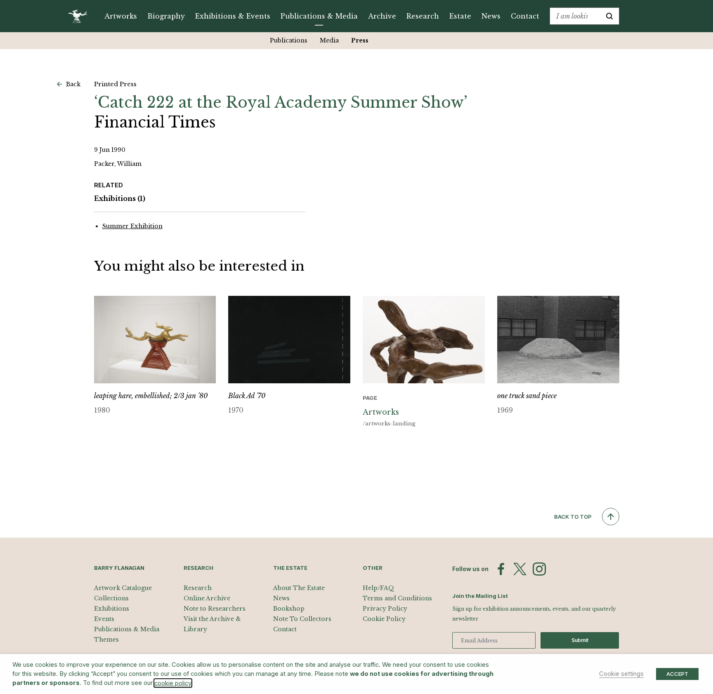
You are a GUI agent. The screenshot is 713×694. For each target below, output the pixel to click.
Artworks (120, 16)
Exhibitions (119, 198)
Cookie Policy (384, 619)
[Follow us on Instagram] (539, 569)
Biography (166, 16)
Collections (111, 598)
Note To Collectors (302, 619)
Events (104, 619)
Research (422, 16)
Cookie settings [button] (621, 673)
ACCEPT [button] (677, 673)
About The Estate (299, 588)
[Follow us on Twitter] (519, 569)
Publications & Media (319, 16)
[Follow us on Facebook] (501, 569)
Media (329, 40)
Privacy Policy (385, 608)
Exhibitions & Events (232, 16)
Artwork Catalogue (123, 588)
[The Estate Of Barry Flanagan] (80, 16)
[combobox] (575, 16)
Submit (579, 640)
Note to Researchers (215, 608)
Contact (525, 16)
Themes (106, 639)
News (491, 16)
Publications (288, 40)
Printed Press (115, 84)
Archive (382, 16)
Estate (460, 16)
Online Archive (207, 598)
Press (359, 40)
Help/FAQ (378, 588)
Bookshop (289, 608)
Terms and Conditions (397, 598)
